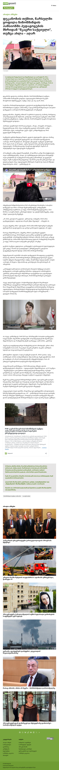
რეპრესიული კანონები (25, 749)
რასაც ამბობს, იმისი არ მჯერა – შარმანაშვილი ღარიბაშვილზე (29, 688)
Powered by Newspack (8, 765)
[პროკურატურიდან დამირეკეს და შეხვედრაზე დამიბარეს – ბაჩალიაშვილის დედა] (29, 706)
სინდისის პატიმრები (25, 742)
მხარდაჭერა (8, 8)
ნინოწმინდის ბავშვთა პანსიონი (12, 496)
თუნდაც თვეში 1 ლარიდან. (35, 484)
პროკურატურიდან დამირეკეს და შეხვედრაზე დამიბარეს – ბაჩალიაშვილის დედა (27, 724)
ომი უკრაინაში (23, 747)
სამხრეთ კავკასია (8, 753)
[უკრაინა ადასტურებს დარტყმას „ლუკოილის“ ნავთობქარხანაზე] (29, 634)
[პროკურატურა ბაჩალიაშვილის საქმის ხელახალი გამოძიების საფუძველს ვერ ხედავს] (29, 597)
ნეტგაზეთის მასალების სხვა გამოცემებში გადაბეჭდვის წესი (19, 767)
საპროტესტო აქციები (25, 744)
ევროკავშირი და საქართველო (28, 751)
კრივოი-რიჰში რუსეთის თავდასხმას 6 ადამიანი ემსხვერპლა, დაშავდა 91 (28, 578)
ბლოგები (5, 755)
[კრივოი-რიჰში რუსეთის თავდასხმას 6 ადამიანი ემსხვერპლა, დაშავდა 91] (29, 561)
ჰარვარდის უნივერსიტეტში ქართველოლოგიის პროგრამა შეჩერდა (27, 541)
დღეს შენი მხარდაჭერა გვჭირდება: (17, 482)
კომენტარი (6, 749)
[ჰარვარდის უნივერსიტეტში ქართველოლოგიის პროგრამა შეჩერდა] (29, 524)
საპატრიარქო (26, 496)
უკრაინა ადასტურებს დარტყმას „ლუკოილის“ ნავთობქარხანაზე (22, 652)
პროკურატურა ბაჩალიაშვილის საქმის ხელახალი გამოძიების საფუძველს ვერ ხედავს (28, 615)
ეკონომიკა (6, 747)
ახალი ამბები (10, 14)
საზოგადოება (7, 744)
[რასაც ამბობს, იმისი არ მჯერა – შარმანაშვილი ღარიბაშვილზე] (29, 671)
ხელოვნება (6, 751)
